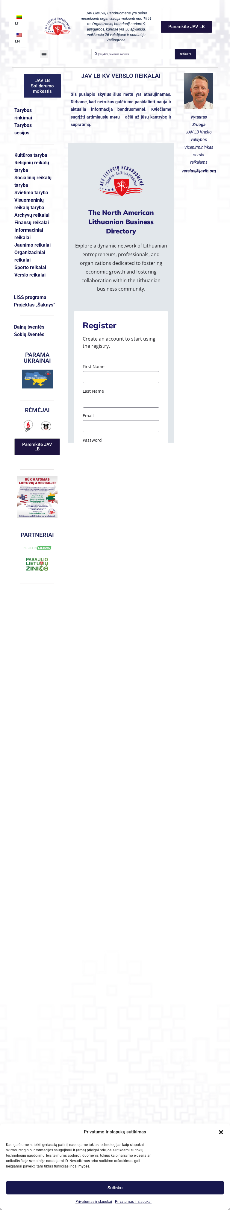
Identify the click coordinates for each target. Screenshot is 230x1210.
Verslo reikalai (30, 275)
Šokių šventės (29, 334)
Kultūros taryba (30, 155)
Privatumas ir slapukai (93, 1202)
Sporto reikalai (30, 267)
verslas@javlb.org (198, 171)
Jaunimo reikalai (32, 245)
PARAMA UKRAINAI (37, 357)
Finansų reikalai (31, 222)
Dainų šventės (29, 327)
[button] (221, 1132)
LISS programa (30, 297)
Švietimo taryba (31, 192)
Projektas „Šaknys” (34, 305)
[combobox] (133, 54)
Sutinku (115, 1188)
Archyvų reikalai (31, 215)
